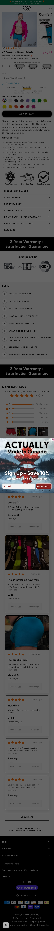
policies (47, 490)
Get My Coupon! (44, 486)
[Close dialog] (52, 439)
